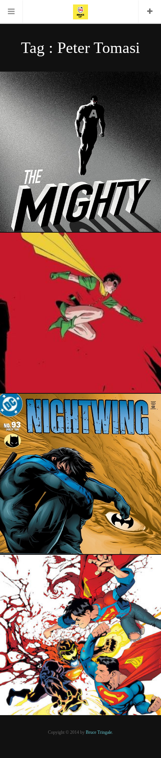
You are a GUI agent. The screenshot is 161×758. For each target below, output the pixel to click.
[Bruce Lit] (80, 11)
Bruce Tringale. (99, 732)
